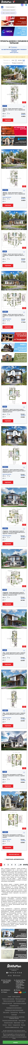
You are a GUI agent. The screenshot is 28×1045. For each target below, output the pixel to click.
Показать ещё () (14, 854)
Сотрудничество (16, 1024)
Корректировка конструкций (19, 1003)
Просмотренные (14, 1012)
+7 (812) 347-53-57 (20, 985)
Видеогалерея (17, 1022)
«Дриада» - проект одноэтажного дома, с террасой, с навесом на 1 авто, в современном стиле (13, 110)
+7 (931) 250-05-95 (20, 982)
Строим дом (14, 1014)
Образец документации (20, 998)
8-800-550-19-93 (19, 981)
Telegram (5, 992)
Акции (21, 1027)
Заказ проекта (6, 1012)
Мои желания (22, 1012)
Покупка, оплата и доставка (8, 998)
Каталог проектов (16, 996)
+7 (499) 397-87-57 (20, 988)
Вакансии (23, 1024)
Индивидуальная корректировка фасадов (14, 1010)
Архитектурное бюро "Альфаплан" (14, 969)
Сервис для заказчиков (7, 1003)
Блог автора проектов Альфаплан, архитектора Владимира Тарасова (14, 1017)
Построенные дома (8, 1022)
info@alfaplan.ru (6, 990)
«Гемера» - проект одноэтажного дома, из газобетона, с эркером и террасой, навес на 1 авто (13, 255)
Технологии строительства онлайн (9, 1020)
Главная (9, 996)
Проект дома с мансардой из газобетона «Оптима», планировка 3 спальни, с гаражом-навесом (13, 776)
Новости (10, 1024)
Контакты (5, 1024)
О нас (22, 1022)
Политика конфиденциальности (12, 1027)
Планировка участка (14, 1005)
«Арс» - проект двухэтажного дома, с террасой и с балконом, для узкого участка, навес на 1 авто (13, 654)
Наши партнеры (22, 1020)
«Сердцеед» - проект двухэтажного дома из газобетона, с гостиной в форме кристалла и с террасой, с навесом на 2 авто (13, 532)
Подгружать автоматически (14, 859)
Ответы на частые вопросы (9, 1001)
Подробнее (8, 120)
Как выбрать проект (20, 1001)
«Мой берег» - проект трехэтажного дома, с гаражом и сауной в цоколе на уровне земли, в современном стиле (13, 410)
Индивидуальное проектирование (14, 1007)
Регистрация (17, 975)
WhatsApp (18, 990)
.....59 (19, 865)
